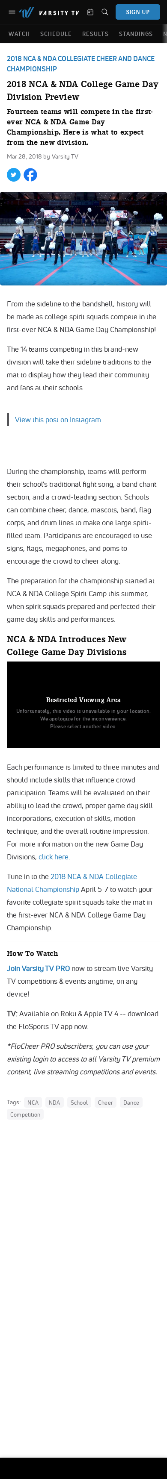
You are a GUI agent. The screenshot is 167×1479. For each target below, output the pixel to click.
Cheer (105, 1102)
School (79, 1102)
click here (54, 856)
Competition (25, 1114)
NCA (33, 1102)
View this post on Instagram (58, 419)
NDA (54, 1102)
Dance (131, 1102)
